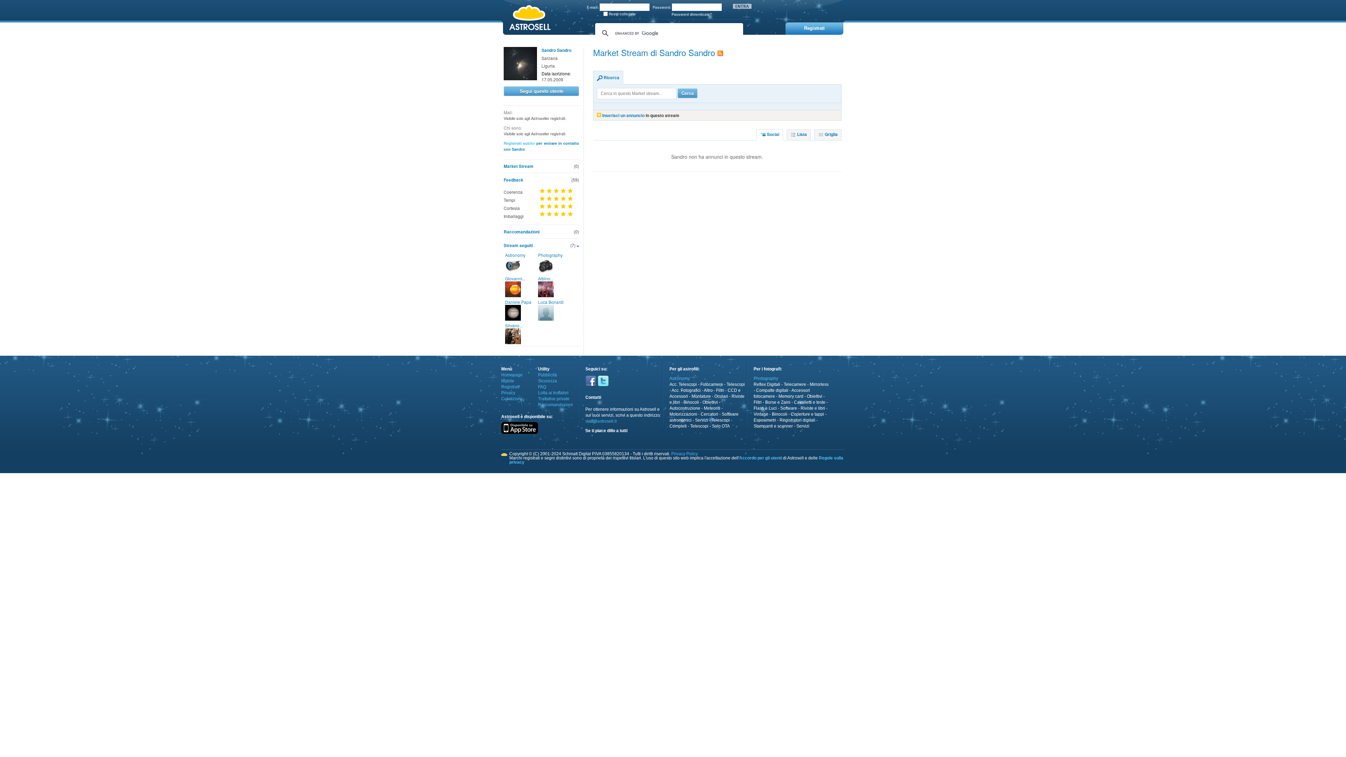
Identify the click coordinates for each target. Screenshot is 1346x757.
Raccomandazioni (521, 232)
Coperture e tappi (807, 414)
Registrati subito (519, 143)
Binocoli (691, 402)
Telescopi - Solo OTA (710, 426)
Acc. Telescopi (683, 384)
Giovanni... (515, 278)
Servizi (701, 420)
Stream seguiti (518, 245)
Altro (708, 390)
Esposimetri (765, 420)
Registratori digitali (797, 420)
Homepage (512, 375)
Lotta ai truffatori (553, 392)
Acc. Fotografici (686, 390)
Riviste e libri (813, 408)
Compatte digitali (772, 390)
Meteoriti (712, 408)
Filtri (720, 390)
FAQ (542, 386)
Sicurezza (547, 380)
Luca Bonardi (551, 302)
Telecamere (795, 384)
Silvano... (514, 325)
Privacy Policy (684, 453)
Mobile (507, 380)
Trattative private (554, 398)
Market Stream (518, 166)
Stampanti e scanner (773, 426)
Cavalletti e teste (809, 402)
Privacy (508, 392)
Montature (701, 396)
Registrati (510, 386)
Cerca (687, 93)
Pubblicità (547, 375)
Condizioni (511, 398)
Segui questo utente (541, 91)
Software (788, 408)
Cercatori (709, 414)
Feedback (513, 180)
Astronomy (515, 255)
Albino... (545, 278)
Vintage (761, 414)
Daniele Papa (518, 302)
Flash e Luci (765, 408)
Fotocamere (711, 384)
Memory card (791, 396)
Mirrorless (819, 384)
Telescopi (736, 384)
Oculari (721, 396)
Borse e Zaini (777, 402)
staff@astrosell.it (601, 421)
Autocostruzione (684, 408)
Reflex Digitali (767, 384)
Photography (550, 255)
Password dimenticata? (692, 14)
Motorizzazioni (683, 414)
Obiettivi (710, 402)
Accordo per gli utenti (760, 458)
